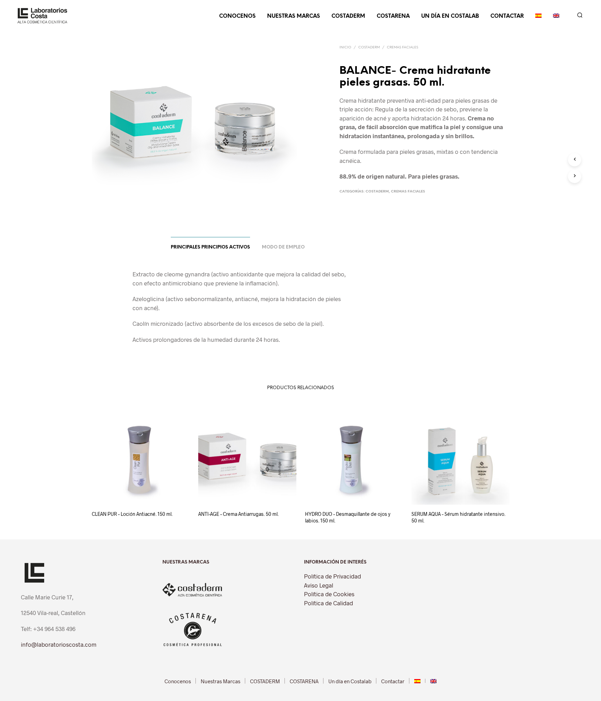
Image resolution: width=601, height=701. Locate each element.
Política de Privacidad (332, 576)
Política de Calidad (328, 602)
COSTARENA (393, 16)
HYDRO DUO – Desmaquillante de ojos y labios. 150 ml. (347, 517)
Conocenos (237, 16)
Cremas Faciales (402, 47)
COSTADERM (348, 16)
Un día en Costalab (450, 16)
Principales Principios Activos (210, 247)
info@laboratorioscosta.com (58, 644)
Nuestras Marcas (293, 16)
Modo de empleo (283, 247)
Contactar (507, 16)
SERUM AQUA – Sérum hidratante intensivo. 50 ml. (458, 517)
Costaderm (369, 47)
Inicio (345, 47)
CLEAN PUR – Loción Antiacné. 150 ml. (132, 514)
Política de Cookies (329, 593)
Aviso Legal (318, 585)
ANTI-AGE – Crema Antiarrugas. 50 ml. (238, 514)
